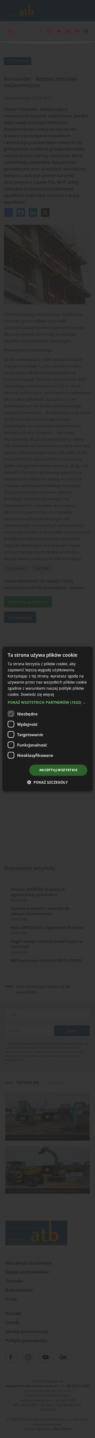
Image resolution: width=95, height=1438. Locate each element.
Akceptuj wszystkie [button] (58, 770)
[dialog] (47, 719)
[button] (47, 702)
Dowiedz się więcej (37, 694)
